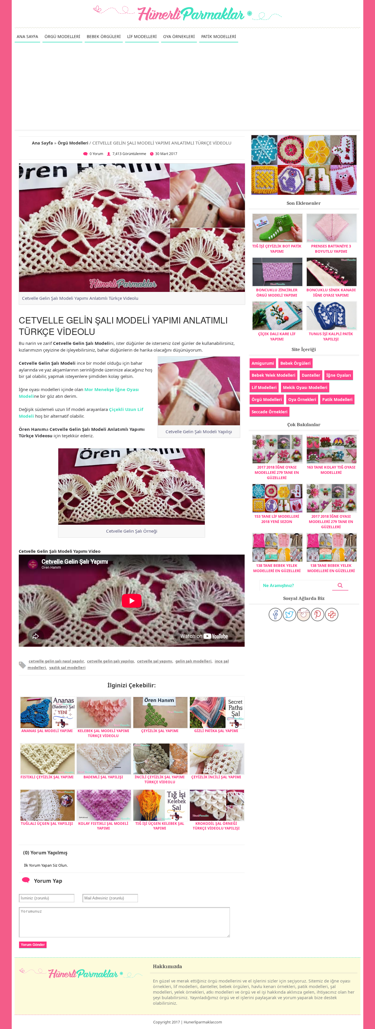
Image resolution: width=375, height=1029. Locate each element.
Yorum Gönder (33, 945)
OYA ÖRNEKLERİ (179, 36)
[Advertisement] (187, 86)
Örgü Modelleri (73, 143)
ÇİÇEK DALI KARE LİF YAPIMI (277, 336)
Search (340, 585)
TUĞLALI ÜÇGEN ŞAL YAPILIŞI (47, 823)
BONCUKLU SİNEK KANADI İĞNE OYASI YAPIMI (331, 292)
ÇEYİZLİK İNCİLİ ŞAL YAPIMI (216, 777)
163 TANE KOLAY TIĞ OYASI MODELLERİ (331, 469)
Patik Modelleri (337, 399)
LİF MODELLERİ (142, 36)
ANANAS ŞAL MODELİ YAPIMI (47, 730)
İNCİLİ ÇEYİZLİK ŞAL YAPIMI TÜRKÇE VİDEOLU (160, 779)
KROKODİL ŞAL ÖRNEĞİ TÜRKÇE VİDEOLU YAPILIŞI (216, 826)
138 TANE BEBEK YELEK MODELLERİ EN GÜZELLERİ (277, 568)
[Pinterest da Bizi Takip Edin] (317, 614)
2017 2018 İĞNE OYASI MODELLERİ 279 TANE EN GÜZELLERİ (277, 472)
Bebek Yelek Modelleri (273, 375)
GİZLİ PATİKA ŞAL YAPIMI (216, 730)
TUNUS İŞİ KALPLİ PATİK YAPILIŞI (331, 336)
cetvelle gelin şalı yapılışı (110, 661)
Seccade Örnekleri (269, 411)
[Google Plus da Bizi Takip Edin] (331, 614)
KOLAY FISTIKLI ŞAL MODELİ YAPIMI (103, 826)
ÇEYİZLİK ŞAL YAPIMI (159, 730)
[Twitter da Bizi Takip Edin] (289, 614)
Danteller (311, 375)
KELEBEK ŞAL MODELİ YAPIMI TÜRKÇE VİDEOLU (103, 733)
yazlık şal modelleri (67, 667)
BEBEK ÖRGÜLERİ (104, 36)
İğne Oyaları (338, 375)
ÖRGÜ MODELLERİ (62, 36)
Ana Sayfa (42, 143)
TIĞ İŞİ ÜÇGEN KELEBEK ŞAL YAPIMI (159, 826)
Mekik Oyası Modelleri (305, 387)
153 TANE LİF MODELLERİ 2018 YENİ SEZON (276, 519)
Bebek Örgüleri (295, 363)
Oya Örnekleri (302, 399)
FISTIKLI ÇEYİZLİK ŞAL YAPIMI (47, 777)
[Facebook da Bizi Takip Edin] (275, 614)
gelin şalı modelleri (193, 661)
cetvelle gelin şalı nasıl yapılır (56, 661)
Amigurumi (263, 363)
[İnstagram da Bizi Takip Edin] (303, 614)
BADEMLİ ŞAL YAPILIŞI (103, 777)
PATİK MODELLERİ (218, 36)
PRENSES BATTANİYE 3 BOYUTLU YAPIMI (331, 248)
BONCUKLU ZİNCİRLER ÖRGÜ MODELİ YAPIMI (276, 292)
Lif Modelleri (264, 387)
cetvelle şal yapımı (154, 661)
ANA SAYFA (27, 36)
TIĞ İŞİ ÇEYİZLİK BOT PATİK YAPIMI (276, 248)
